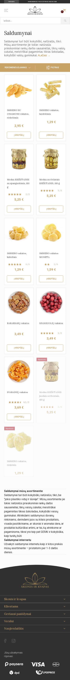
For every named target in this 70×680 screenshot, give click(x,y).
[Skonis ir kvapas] (35, 10)
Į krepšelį (19, 135)
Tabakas (11, 1)
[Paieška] (65, 20)
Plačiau (42, 55)
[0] (64, 10)
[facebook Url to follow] (5, 641)
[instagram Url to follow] (13, 641)
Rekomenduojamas (16, 67)
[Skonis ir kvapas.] (35, 580)
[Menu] (6, 10)
